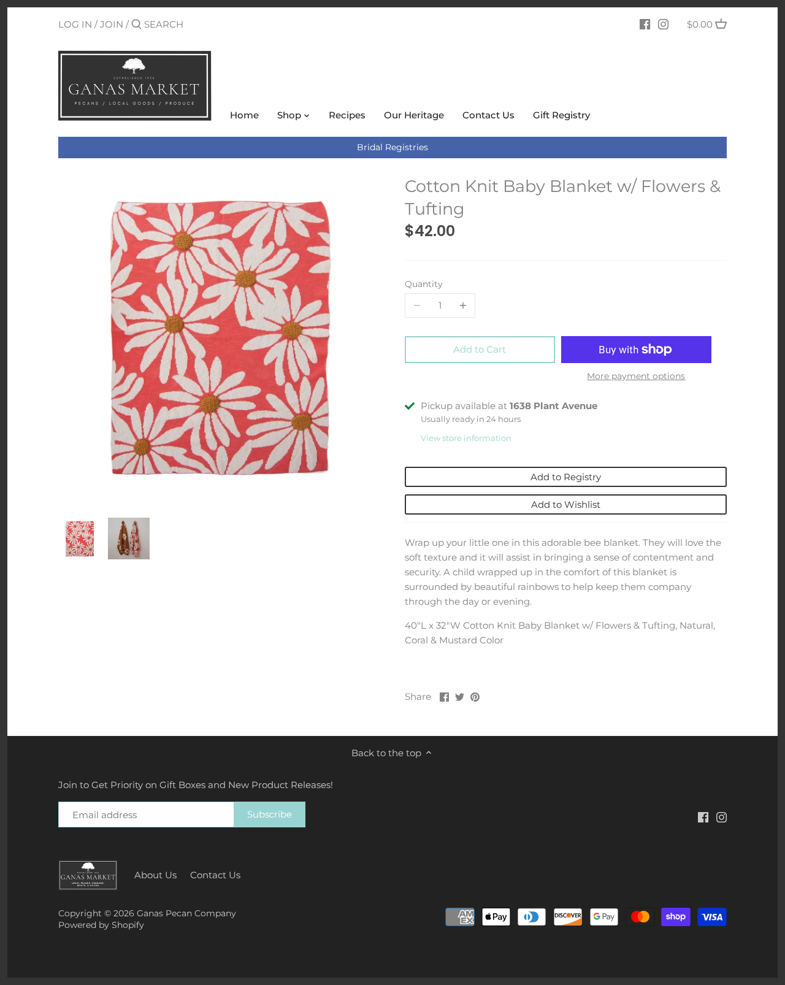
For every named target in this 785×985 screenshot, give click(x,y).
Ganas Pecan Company (186, 913)
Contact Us (215, 875)
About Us (155, 875)
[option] (79, 538)
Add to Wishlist (565, 504)
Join (111, 24)
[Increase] (463, 305)
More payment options (636, 376)
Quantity (424, 284)
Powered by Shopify (101, 925)
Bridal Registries (392, 147)
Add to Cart (479, 349)
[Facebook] (645, 24)
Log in (75, 24)
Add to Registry (565, 477)
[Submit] (136, 25)
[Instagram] (663, 24)
